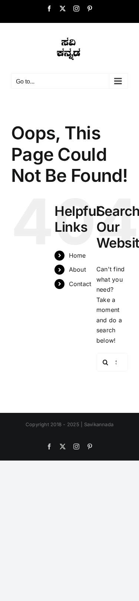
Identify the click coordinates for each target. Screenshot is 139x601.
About (77, 269)
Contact (80, 284)
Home (77, 255)
